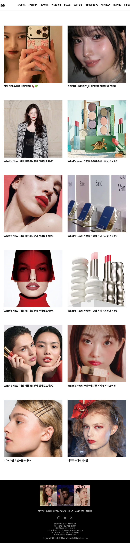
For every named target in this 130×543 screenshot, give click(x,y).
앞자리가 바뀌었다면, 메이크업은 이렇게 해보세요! (92, 86)
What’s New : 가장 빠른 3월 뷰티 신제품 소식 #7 (92, 161)
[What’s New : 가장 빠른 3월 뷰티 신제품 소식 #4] (33, 278)
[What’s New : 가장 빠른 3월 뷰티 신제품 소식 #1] (97, 353)
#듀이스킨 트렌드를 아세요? (17, 460)
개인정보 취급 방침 (59, 511)
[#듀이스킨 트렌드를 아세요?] (33, 428)
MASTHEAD (79, 511)
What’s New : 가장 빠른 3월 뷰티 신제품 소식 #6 (28, 236)
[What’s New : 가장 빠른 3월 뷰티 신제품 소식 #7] (97, 129)
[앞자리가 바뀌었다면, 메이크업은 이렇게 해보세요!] (97, 54)
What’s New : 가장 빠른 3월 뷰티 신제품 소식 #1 (92, 385)
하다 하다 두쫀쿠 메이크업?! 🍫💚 (21, 86)
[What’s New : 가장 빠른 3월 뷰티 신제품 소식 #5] (97, 203)
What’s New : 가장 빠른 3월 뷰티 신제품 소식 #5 (92, 236)
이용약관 (70, 511)
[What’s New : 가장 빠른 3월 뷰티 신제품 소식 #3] (97, 278)
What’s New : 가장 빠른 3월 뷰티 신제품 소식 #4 (28, 310)
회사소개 (49, 511)
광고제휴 (89, 511)
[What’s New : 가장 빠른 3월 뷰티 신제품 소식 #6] (33, 203)
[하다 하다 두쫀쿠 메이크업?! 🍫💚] (33, 54)
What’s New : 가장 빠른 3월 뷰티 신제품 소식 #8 (28, 161)
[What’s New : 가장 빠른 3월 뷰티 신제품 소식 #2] (33, 353)
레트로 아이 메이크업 (78, 460)
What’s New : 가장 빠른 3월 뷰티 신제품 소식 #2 (28, 385)
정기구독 (41, 511)
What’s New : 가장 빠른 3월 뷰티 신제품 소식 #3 (92, 310)
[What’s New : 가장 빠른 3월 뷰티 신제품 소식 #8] (33, 129)
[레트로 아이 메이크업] (97, 428)
